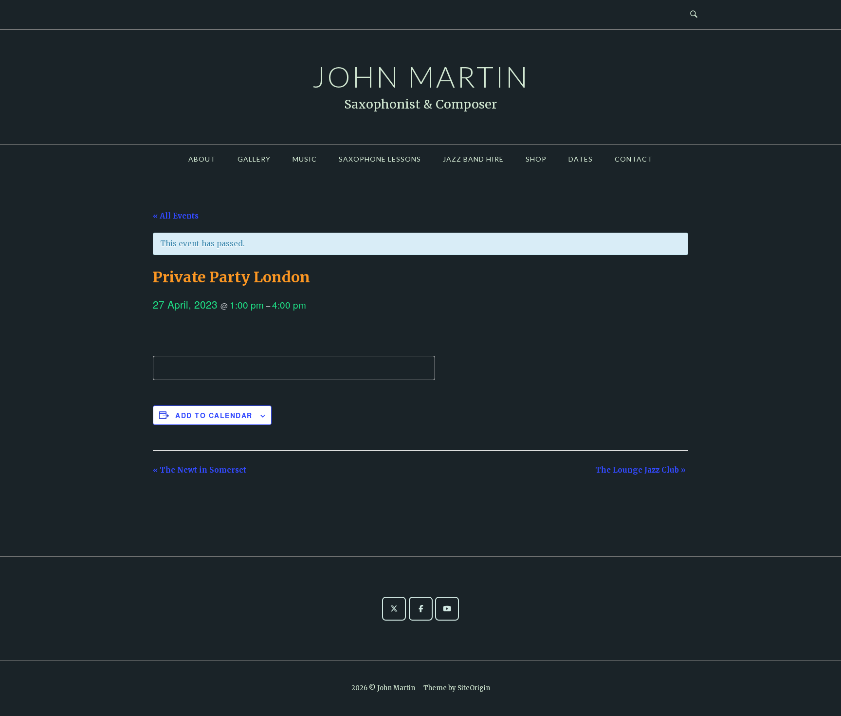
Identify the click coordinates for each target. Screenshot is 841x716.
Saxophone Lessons (380, 159)
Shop (536, 159)
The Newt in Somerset (199, 470)
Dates (580, 159)
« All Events (176, 215)
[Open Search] (694, 14)
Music (305, 159)
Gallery (254, 159)
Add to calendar (214, 415)
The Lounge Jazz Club (640, 470)
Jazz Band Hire (473, 159)
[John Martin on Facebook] (421, 609)
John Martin (421, 76)
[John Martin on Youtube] (447, 609)
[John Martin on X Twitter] (394, 609)
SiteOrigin (473, 688)
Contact (634, 159)
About (202, 159)
